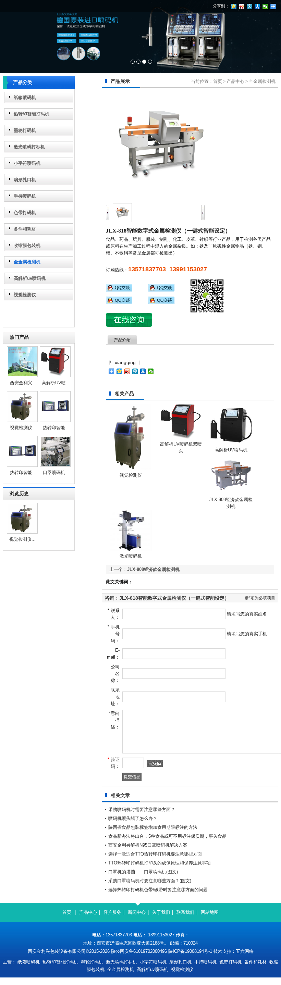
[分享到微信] (151, 371)
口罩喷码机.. (55, 472)
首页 (217, 81)
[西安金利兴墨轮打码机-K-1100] (22, 375)
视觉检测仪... (22, 539)
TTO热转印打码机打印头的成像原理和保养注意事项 (159, 862)
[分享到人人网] (143, 371)
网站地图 (210, 912)
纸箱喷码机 (25, 97)
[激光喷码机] (130, 549)
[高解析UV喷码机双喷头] (55, 375)
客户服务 (112, 912)
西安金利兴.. (22, 382)
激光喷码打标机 (29, 146)
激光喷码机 (131, 556)
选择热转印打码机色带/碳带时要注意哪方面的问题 (158, 889)
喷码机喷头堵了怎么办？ (132, 818)
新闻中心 (137, 912)
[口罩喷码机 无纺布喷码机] (55, 465)
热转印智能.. (55, 427)
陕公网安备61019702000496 (139, 951)
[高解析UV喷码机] (231, 443)
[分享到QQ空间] (119, 371)
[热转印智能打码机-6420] (55, 420)
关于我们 (161, 912)
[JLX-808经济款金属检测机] (231, 493)
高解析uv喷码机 (30, 278)
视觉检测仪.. (22, 427)
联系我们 (185, 912)
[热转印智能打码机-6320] (22, 465)
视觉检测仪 (25, 294)
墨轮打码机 (25, 130)
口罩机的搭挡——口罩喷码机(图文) (143, 871)
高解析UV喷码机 (231, 449)
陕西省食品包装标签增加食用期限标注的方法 (152, 827)
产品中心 (235, 81)
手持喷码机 (25, 196)
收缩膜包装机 (27, 245)
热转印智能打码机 (31, 113)
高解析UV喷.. (55, 382)
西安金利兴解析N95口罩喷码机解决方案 (147, 845)
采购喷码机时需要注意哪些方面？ (141, 809)
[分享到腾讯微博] (135, 371)
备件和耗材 (25, 229)
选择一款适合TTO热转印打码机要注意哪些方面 (155, 854)
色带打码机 (25, 212)
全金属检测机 (27, 261)
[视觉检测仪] (22, 420)
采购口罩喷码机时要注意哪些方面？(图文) (149, 880)
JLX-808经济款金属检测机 (153, 569)
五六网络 (245, 951)
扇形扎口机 (25, 179)
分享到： (221, 6)
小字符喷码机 (27, 163)
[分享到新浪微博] (127, 371)
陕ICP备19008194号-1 (190, 951)
